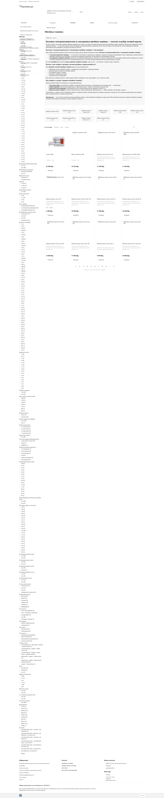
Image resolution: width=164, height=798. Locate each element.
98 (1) (22, 495)
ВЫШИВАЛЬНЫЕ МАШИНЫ (69, 765)
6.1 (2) (23, 112)
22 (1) (22, 373)
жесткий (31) (24, 668)
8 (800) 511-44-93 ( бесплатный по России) (59, 11)
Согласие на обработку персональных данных (30, 770)
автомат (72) (24, 177)
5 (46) (22, 676)
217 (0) (23, 545)
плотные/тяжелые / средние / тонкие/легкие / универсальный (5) (30, 653)
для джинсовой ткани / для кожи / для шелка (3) (31, 738)
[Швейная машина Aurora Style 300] (132, 231)
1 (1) (22, 224)
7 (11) (22, 129)
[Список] (142, 127)
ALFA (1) (23, 706)
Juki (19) (23, 719)
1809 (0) (23, 266)
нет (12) (23, 564)
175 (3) (23, 532)
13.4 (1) (23, 82)
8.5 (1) (23, 146)
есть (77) (23, 573)
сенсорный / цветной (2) (27, 619)
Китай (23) (24, 598)
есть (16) (23, 216)
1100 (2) (23, 402)
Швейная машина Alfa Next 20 (105, 154)
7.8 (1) (23, 142)
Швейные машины (24, 75)
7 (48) (22, 684)
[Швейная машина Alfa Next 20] (107, 141)
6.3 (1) (23, 114)
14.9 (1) (23, 93)
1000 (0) (23, 398)
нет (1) (23, 423)
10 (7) (22, 356)
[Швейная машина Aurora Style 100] (56, 231)
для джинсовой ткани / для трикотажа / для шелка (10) (31, 745)
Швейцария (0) (25, 606)
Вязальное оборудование (26, 34)
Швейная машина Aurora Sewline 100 (81, 199)
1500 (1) (23, 404)
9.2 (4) (23, 153)
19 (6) (22, 275)
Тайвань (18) (24, 602)
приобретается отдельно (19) (28, 592)
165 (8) (23, 528)
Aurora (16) (24, 708)
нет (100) (23, 167)
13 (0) (22, 78)
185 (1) (23, 273)
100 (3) (23, 228)
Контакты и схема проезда (33, 1)
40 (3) (22, 322)
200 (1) (23, 281)
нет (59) (23, 558)
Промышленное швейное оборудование (29, 59)
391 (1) (23, 318)
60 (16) (23, 480)
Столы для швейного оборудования (28, 63)
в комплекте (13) (25, 213)
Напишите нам (51, 13)
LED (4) (23, 455)
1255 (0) (23, 234)
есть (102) (23, 420)
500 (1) (23, 328)
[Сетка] (140, 127)
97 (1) (22, 350)
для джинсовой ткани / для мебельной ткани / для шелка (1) (31, 741)
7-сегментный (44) (26, 433)
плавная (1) (24, 570)
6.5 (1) (23, 682)
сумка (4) (23, 443)
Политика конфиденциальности (26, 775)
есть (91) (23, 561)
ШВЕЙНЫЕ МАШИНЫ (67, 763)
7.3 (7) (23, 134)
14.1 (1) (23, 89)
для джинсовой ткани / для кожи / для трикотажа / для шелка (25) (31, 734)
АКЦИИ (92, 22)
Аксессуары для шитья (25, 26)
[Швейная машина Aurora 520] (56, 186)
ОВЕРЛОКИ (64, 768)
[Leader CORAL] (56, 141)
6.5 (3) (23, 119)
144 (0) (23, 509)
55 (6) (22, 478)
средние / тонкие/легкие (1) (28, 664)
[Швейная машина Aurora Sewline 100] (82, 186)
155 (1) (23, 252)
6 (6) (22, 110)
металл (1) (24, 414)
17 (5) (22, 256)
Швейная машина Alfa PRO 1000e (131, 154)
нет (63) (23, 503)
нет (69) (23, 394)
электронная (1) (25, 625)
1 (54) (22, 354)
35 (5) (22, 465)
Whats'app (108, 765)
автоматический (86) (26, 171)
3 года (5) (23, 187)
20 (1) (22, 279)
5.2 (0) (23, 106)
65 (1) (22, 335)
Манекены (22, 42)
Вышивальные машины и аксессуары (29, 30)
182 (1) (23, 269)
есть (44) (23, 556)
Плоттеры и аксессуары (26, 50)
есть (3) (23, 165)
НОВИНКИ (72, 22)
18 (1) (22, 262)
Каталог (64, 760)
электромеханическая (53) (28, 210)
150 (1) (23, 249)
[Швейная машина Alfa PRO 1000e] (132, 141)
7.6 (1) (23, 140)
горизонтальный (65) (26, 641)
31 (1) (22, 305)
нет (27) (23, 672)
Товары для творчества (25, 67)
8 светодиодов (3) (25, 453)
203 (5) (23, 539)
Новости (21, 779)
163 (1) (23, 526)
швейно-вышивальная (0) (27, 623)
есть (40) (23, 501)
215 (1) (23, 543)
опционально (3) (25, 220)
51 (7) (22, 476)
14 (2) (22, 86)
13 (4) (22, 237)
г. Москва (108, 774)
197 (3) (23, 277)
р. (131, 1)
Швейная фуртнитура (25, 71)
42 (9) (22, 470)
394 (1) (23, 320)
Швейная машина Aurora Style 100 (55, 243)
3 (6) (22, 375)
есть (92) (23, 191)
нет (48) (23, 617)
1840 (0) (23, 271)
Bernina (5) (24, 712)
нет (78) (23, 218)
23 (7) (22, 288)
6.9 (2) (23, 127)
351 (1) (23, 311)
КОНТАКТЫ (135, 22)
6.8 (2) (23, 125)
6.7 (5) (23, 123)
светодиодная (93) (26, 459)
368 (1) (23, 314)
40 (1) (22, 467)
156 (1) (23, 520)
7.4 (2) (23, 136)
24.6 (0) (23, 99)
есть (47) (23, 690)
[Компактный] (144, 127)
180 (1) (23, 264)
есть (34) (23, 392)
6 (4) (22, 201)
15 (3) (22, 362)
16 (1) (22, 97)
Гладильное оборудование (26, 38)
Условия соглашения (24, 772)
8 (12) (22, 144)
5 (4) (22, 379)
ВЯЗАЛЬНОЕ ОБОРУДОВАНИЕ (69, 770)
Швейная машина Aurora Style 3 (105, 243)
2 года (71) (24, 185)
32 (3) (22, 307)
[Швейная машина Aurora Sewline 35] (107, 186)
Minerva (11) (24, 723)
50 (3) (22, 326)
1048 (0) (23, 230)
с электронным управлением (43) (29, 207)
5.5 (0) (23, 108)
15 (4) (22, 247)
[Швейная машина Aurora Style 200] (82, 231)
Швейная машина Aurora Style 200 (80, 243)
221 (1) (23, 286)
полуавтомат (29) (25, 179)
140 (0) (23, 463)
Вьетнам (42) (24, 596)
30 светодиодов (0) (26, 451)
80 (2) (22, 489)
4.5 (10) (23, 197)
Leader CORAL (50, 154)
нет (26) (23, 576)
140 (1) (23, 243)
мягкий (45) (24, 670)
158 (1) (23, 522)
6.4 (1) (23, 116)
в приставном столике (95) (28, 440)
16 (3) (22, 254)
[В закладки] (66, 132)
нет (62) (23, 590)
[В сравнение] (66, 136)
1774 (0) (23, 260)
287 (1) (23, 299)
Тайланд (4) (24, 604)
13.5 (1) (23, 84)
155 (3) (23, 517)
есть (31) (23, 588)
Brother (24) (24, 715)
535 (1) (23, 331)
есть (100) (23, 702)
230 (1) (23, 547)
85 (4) (22, 491)
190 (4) (23, 537)
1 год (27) (23, 183)
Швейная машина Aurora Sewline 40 (131, 199)
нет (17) (23, 173)
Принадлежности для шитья (27, 54)
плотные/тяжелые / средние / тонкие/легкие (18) (30, 649)
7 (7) (22, 384)
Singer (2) (23, 725)
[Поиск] (122, 12)
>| (113, 266)
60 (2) (22, 333)
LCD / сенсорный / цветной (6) (29, 612)
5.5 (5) (23, 678)
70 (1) (22, 339)
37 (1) (22, 316)
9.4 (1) (23, 155)
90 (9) (22, 493)
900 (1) (23, 411)
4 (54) (22, 195)
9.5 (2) (23, 157)
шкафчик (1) (24, 445)
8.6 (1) (23, 148)
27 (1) (22, 294)
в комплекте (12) (25, 585)
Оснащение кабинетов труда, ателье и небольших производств (34, 763)
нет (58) (23, 582)
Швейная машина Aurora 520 (53, 199)
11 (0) (22, 358)
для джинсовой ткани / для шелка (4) (30, 748)
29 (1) (22, 301)
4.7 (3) (23, 101)
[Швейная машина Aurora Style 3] (107, 231)
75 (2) (22, 487)
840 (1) (23, 343)
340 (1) (23, 309)
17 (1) (22, 367)
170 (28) (23, 530)
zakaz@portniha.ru (110, 768)
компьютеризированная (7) (28, 205)
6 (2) (22, 680)
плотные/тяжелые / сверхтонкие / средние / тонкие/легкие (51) (32, 645)
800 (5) (23, 408)
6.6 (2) (23, 121)
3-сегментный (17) (26, 426)
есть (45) (23, 579)
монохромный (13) (26, 615)
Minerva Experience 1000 (77, 154)
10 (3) (22, 226)
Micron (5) (24, 721)
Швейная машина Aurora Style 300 (131, 243)
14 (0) (22, 360)
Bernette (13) (24, 710)
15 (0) (22, 95)
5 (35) (22, 199)
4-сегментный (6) (25, 429)
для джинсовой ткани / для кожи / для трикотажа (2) (31, 730)
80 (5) (22, 341)
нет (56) (23, 692)
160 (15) (23, 524)
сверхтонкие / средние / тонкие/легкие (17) (31, 657)
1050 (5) (23, 400)
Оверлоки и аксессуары (26, 46)
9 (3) (22, 151)
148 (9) (23, 513)
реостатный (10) (25, 629)
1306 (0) (23, 239)
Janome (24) (24, 717)
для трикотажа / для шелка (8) (29, 750)
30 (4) (22, 303)
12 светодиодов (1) (26, 449)
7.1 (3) (23, 131)
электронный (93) (25, 631)
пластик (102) (24, 417)
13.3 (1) (23, 80)
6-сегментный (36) (26, 431)
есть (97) (23, 437)
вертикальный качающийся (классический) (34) (28, 635)
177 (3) (23, 535)
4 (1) (22, 377)
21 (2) (22, 284)
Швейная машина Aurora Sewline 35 (106, 199)
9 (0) (22, 686)
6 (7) (22, 381)
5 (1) (22, 104)
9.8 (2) (23, 161)
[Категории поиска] (77, 11)
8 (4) (22, 386)
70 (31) (23, 485)
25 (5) (22, 290)
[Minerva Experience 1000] (82, 141)
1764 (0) (23, 258)
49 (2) (22, 472)
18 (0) (22, 369)
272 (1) (23, 296)
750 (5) (23, 406)
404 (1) (23, 324)
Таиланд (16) (24, 600)
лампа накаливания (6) (27, 457)
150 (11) (23, 515)
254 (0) (23, 550)
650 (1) (23, 337)
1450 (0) (23, 245)
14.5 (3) (23, 91)
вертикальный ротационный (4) (29, 638)
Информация (23, 760)
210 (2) (23, 541)
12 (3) (22, 232)
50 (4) (22, 474)
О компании (52, 22)
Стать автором (22, 777)
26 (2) (22, 292)
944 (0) (23, 348)
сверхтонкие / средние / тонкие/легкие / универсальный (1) (31, 661)
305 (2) (23, 552)
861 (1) (23, 346)
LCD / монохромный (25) (27, 610)
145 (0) (23, 511)
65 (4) (22, 482)
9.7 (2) (23, 159)
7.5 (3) (23, 138)
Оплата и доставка (23, 1)
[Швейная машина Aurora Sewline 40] (132, 186)
